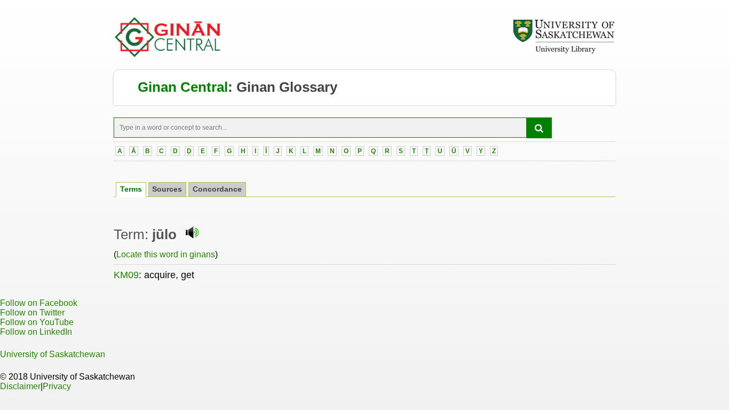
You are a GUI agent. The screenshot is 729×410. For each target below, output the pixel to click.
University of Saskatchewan (52, 354)
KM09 (126, 275)
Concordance (217, 189)
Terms (131, 189)
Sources (167, 189)
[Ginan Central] (168, 54)
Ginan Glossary (286, 87)
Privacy (57, 386)
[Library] (563, 52)
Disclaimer (20, 386)
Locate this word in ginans (165, 254)
